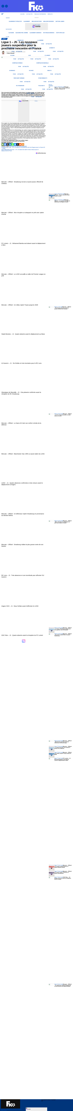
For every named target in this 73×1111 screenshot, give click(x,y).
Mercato (50, 14)
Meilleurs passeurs (48, 21)
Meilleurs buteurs (37, 21)
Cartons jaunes (59, 21)
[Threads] (17, 144)
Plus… (36, 101)
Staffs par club (60, 32)
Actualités (29, 14)
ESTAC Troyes (30, 93)
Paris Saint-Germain (19, 78)
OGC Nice (31, 70)
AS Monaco (12, 70)
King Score (3, 1110)
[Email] (2, 144)
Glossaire (11, 32)
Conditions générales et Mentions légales (11, 1109)
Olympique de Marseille (42, 63)
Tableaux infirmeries (40, 14)
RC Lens (12, 55)
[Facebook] (5, 144)
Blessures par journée (22, 32)
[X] (7, 144)
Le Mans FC (52, 47)
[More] (22, 144)
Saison (8, 17)
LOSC (29, 55)
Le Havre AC (32, 47)
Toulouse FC (41, 85)
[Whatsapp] (12, 144)
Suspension (24, 146)
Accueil (22, 14)
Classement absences (35, 32)
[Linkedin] (10, 144)
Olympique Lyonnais (17, 63)
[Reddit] (20, 144)
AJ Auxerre (40, 40)
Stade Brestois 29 (11, 47)
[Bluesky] (15, 144)
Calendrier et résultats (15, 21)
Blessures (9, 29)
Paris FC (49, 70)
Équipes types (36, 25)
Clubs (7, 36)
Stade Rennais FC (42, 78)
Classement (27, 21)
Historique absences (48, 32)
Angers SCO (20, 40)
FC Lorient (47, 55)
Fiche (22, 43)
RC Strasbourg (20, 85)
